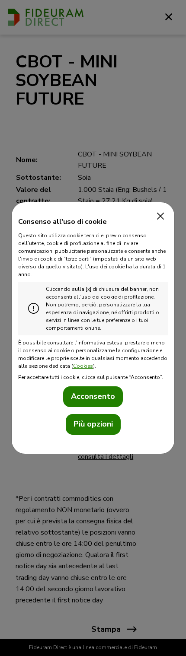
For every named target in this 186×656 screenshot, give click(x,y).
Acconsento (93, 396)
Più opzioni (93, 424)
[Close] (158, 216)
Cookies (83, 366)
